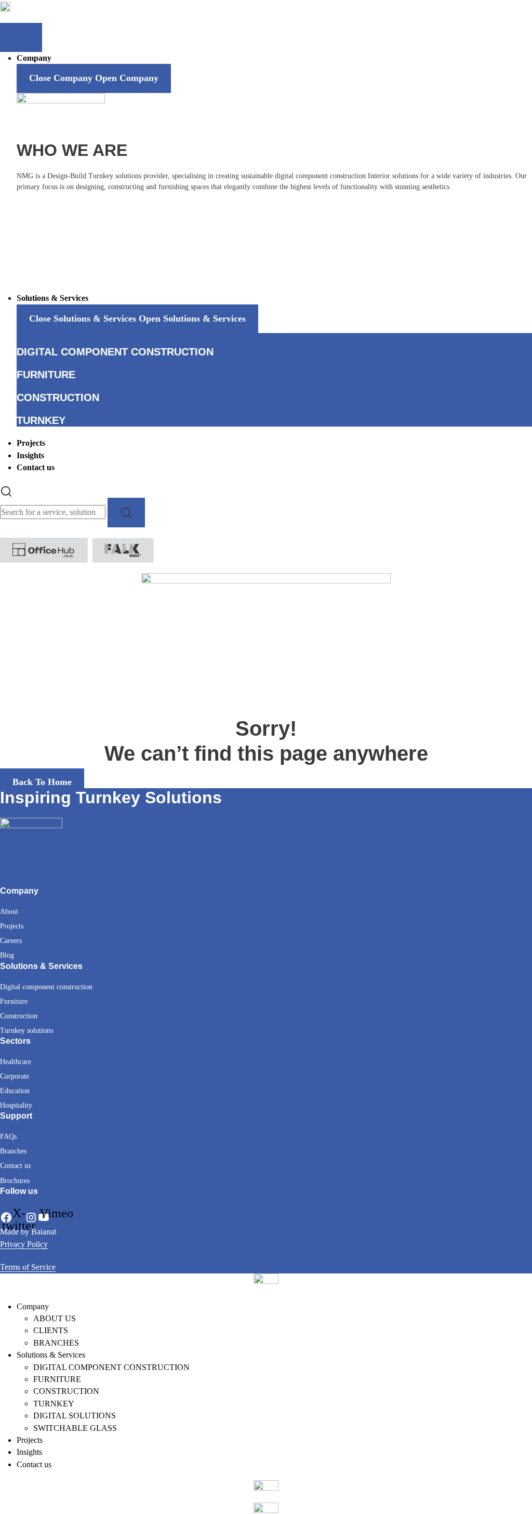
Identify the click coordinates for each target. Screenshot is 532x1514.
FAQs (8, 1136)
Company (33, 1306)
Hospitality (16, 1105)
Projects (11, 926)
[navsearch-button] (6, 490)
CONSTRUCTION (66, 1391)
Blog (7, 955)
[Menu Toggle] (21, 37)
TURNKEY (53, 1403)
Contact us (15, 1166)
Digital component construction (46, 987)
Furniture (14, 1001)
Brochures (15, 1181)
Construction (18, 1016)
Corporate (14, 1076)
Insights (29, 1451)
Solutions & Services (51, 1354)
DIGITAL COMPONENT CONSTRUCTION (111, 1367)
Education (15, 1091)
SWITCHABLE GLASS (75, 1428)
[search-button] (126, 512)
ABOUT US (54, 1318)
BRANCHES (56, 1342)
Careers (11, 941)
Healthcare (15, 1062)
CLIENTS (50, 1330)
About (9, 911)
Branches (13, 1151)
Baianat (43, 1231)
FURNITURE (57, 1379)
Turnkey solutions (26, 1030)
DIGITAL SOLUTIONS (74, 1415)
